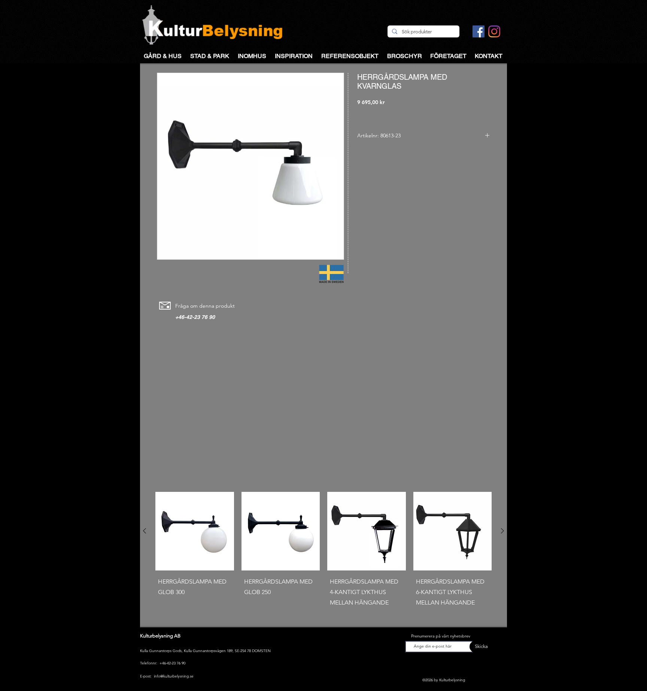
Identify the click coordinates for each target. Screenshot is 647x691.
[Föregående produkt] (144, 530)
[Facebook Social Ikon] (479, 31)
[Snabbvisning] (194, 531)
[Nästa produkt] (502, 530)
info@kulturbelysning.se (174, 676)
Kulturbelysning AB (160, 636)
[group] (323, 556)
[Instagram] (494, 31)
